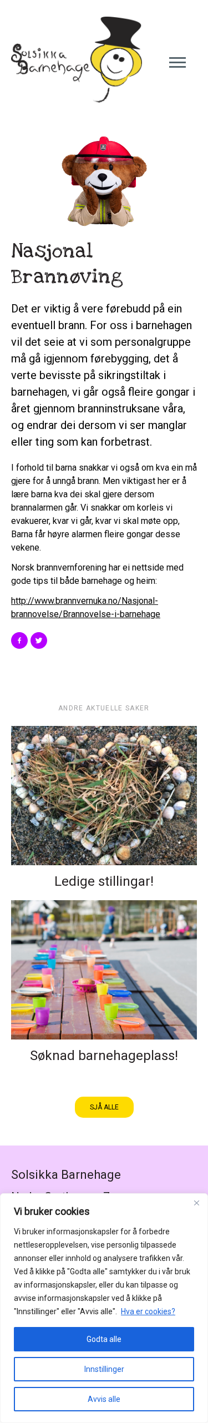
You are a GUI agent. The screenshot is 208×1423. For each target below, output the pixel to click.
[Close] (196, 1202)
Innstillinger (104, 1369)
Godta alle (104, 1339)
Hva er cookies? (148, 1311)
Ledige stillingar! (104, 881)
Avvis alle (104, 1399)
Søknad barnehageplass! (104, 1055)
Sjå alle (104, 1107)
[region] (104, 1308)
